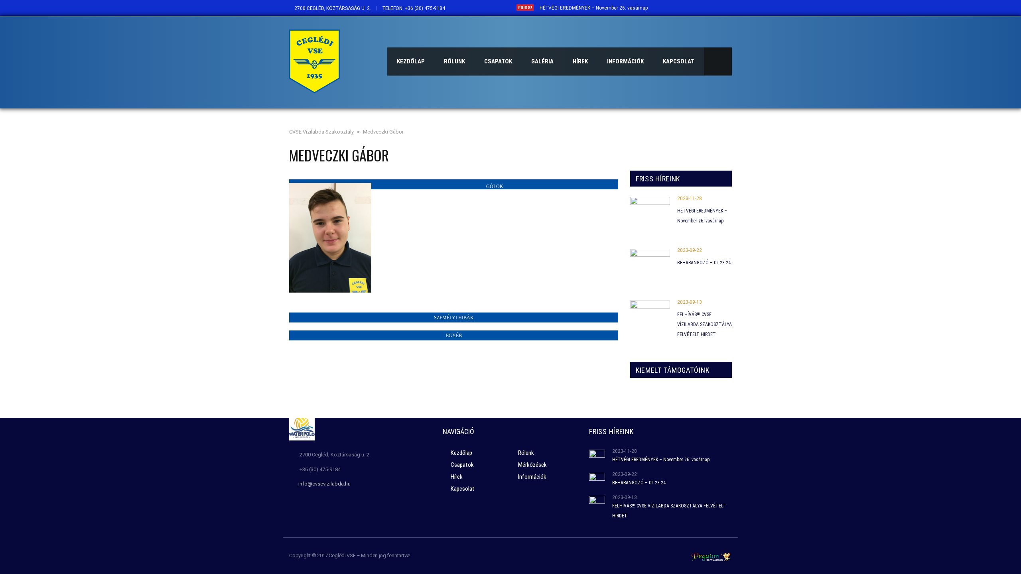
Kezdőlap (461, 452)
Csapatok (462, 464)
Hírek (457, 476)
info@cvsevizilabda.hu (324, 484)
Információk (532, 476)
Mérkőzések (532, 464)
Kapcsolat (463, 488)
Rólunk (526, 452)
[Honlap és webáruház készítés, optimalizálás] (711, 556)
